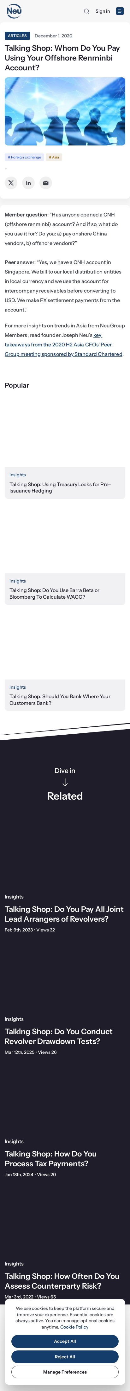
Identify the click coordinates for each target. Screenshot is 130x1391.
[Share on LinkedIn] (28, 183)
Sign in (103, 11)
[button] (86, 11)
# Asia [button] (54, 157)
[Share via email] (45, 183)
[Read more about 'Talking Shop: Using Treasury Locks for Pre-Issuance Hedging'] (65, 433)
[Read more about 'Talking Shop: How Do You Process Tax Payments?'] (65, 1099)
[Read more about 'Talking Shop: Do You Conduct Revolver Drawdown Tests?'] (65, 976)
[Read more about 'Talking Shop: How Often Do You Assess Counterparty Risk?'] (65, 1221)
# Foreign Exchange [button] (24, 157)
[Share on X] (11, 183)
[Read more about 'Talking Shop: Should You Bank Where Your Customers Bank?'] (65, 645)
